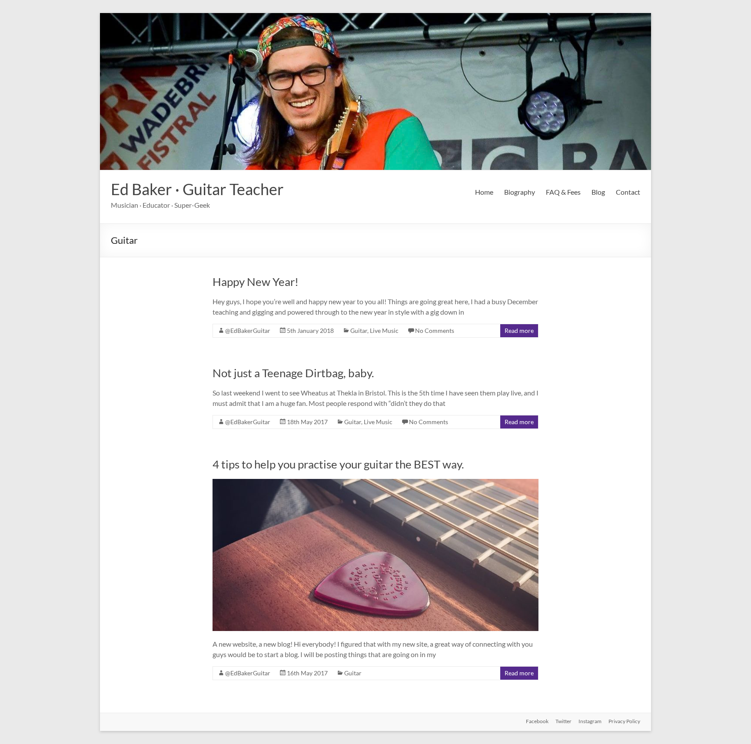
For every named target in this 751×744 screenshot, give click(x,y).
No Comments (434, 330)
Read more (519, 330)
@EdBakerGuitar (247, 330)
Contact (628, 192)
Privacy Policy (624, 721)
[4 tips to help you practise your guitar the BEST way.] (375, 483)
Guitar (358, 330)
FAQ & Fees (563, 192)
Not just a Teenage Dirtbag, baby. (293, 373)
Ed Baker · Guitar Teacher (197, 189)
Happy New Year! (256, 282)
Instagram (589, 721)
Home (484, 192)
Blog (598, 192)
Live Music (384, 330)
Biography (519, 192)
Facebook (537, 721)
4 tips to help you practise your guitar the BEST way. (338, 464)
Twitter (563, 721)
